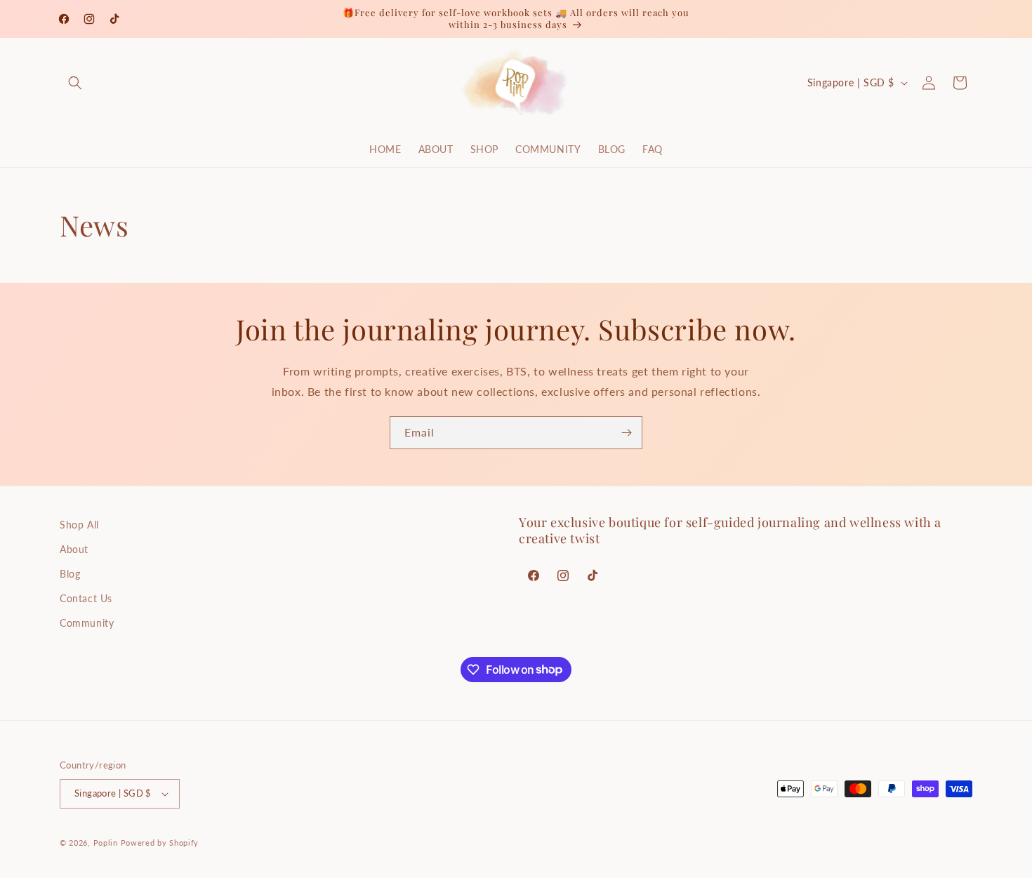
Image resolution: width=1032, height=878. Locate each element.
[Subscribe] (626, 432)
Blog (70, 574)
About (74, 549)
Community (87, 623)
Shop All (79, 525)
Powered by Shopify (160, 842)
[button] (75, 82)
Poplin (105, 842)
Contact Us (86, 598)
